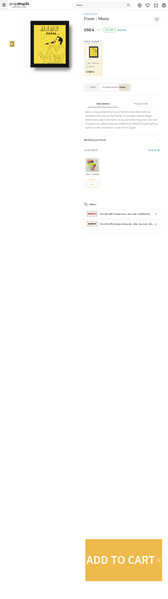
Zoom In (152, 150)
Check (122, 87)
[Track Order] (140, 5)
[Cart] (156, 5)
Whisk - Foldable (92, 174)
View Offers (121, 30)
